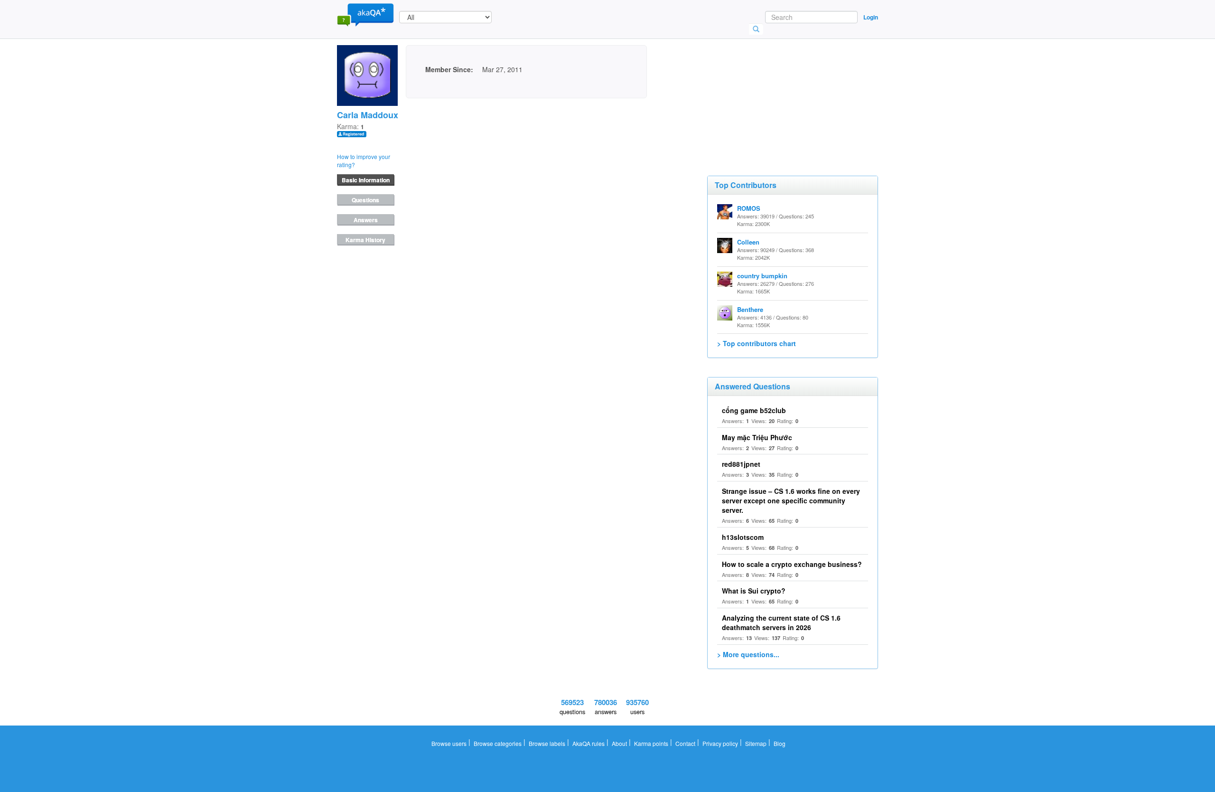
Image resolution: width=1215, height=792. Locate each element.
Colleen (748, 241)
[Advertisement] (778, 92)
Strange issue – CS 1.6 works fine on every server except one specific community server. (791, 500)
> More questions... (748, 654)
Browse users (449, 743)
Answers (366, 220)
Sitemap (755, 743)
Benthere (750, 309)
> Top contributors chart (756, 343)
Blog (779, 743)
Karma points (651, 743)
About (619, 743)
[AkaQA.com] (365, 14)
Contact (685, 743)
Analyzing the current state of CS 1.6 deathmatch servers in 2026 (781, 622)
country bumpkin (762, 275)
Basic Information (366, 180)
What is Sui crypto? (753, 590)
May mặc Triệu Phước (757, 437)
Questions (365, 200)
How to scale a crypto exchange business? (792, 564)
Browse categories (498, 743)
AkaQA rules (588, 743)
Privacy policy (720, 743)
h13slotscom (743, 537)
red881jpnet (741, 464)
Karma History (365, 240)
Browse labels (547, 743)
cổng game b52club (754, 410)
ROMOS (748, 208)
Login (870, 17)
